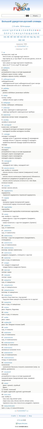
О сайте (16, 26)
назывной (7, 372)
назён (6, 327)
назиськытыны (9, 357)
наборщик (6, 102)
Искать (35, 16)
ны (31, 37)
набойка (6, 88)
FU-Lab (20, 420)
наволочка (6, 115)
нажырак (7, 275)
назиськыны (8, 347)
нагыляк (7, 186)
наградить (7, 147)
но (21, 37)
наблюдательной (9, 79)
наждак (6, 263)
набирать (6, 68)
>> (27, 46)
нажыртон (7, 280)
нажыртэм (7, 302)
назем (6, 312)
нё (11, 37)
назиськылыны (9, 342)
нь (35, 37)
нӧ (24, 37)
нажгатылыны (8, 248)
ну (28, 37)
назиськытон (8, 352)
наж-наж (7, 270)
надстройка (8, 207)
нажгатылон (8, 243)
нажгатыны (8, 253)
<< (16, 46)
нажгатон (7, 225)
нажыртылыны (9, 290)
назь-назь (7, 394)
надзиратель (8, 191)
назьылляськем (9, 406)
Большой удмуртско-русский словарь (21, 21)
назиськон (7, 332)
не (8, 37)
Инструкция (26, 26)
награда (7, 134)
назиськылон (8, 337)
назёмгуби (7, 322)
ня (23, 40)
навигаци (6, 108)
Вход (30, 416)
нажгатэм (7, 258)
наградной (7, 161)
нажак (6, 214)
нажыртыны (8, 295)
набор (5, 95)
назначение (8, 362)
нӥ (18, 37)
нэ (38, 37)
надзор (6, 198)
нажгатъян (7, 230)
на (5, 37)
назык (6, 383)
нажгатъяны (8, 235)
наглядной (7, 125)
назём (6, 317)
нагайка (6, 120)
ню (19, 40)
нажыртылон (8, 285)
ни (14, 37)
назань (6, 307)
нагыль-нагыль (9, 168)
